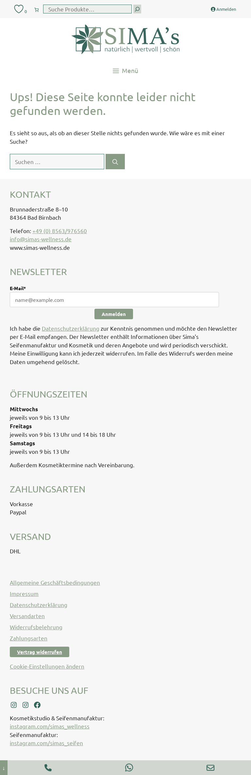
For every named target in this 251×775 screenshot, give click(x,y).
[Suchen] (115, 162)
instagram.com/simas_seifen (46, 742)
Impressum (24, 593)
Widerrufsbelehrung (36, 626)
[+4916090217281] (129, 767)
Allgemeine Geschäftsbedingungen (55, 582)
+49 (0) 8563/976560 (59, 230)
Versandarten (27, 615)
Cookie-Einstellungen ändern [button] (47, 666)
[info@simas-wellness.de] (210, 767)
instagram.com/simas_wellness (50, 726)
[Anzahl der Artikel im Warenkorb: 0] (36, 8)
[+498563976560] (48, 767)
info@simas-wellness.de (41, 238)
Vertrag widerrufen (39, 652)
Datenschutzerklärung (70, 328)
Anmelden (114, 314)
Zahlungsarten (28, 638)
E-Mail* (18, 288)
